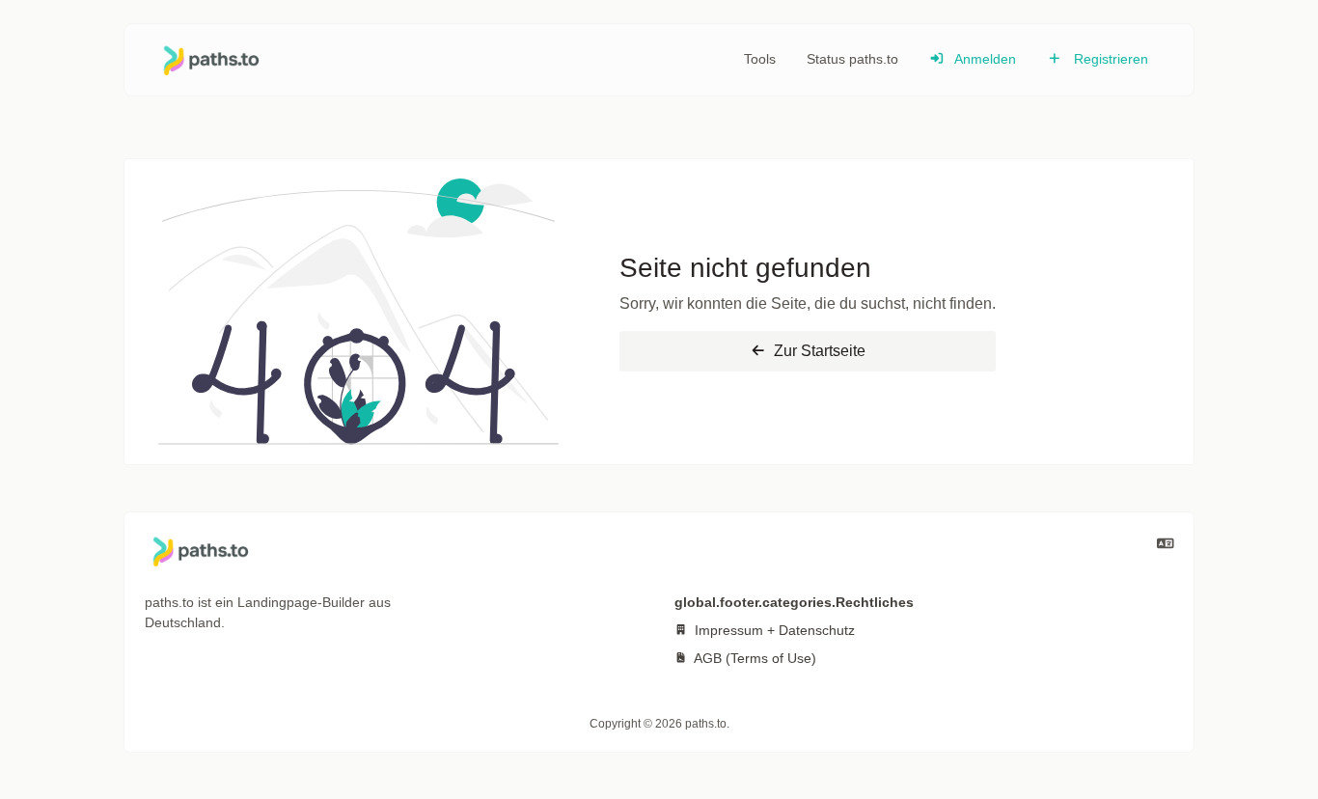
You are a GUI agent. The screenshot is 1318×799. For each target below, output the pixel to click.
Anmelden (983, 59)
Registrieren (1109, 59)
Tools (760, 59)
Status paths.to (852, 59)
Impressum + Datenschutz (773, 630)
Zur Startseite (817, 351)
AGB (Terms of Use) (753, 658)
